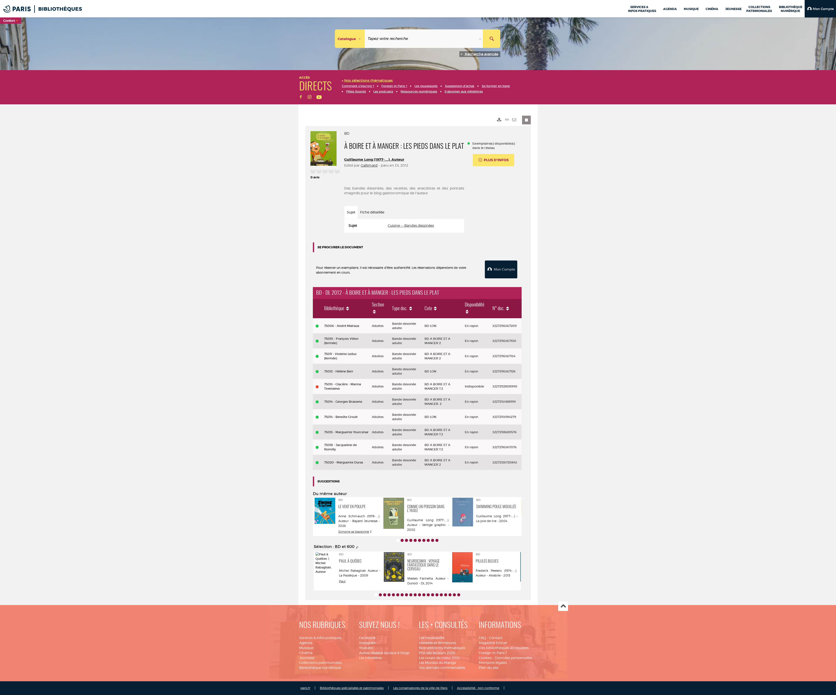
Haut (563, 606)
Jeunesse (306, 658)
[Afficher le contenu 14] (432, 594)
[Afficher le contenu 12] (423, 594)
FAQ (482, 638)
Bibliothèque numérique (320, 668)
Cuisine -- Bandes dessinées (411, 225)
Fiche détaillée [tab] (372, 212)
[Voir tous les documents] (357, 547)
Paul (342, 581)
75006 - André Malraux (341, 326)
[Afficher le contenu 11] (419, 594)
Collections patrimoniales (320, 663)
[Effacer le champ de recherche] (480, 38)
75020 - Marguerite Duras (343, 462)
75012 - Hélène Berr (338, 371)
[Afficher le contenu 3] (406, 540)
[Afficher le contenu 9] (432, 540)
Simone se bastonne (353, 531)
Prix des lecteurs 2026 (437, 653)
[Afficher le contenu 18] (450, 594)
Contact (495, 638)
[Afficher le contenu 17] (445, 594)
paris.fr (305, 688)
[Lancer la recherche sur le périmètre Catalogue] (491, 38)
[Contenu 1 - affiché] (397, 540)
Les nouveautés (431, 638)
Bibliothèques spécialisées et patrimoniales (352, 688)
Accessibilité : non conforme (478, 688)
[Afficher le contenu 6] (419, 540)
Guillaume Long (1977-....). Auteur (374, 159)
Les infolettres (370, 658)
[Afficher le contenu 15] (436, 594)
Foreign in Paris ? (493, 653)
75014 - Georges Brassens (343, 402)
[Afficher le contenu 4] (410, 540)
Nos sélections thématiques (442, 648)
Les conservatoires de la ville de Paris (420, 688)
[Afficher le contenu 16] (441, 594)
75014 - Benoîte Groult (341, 417)
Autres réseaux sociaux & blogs (384, 653)
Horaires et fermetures (437, 643)
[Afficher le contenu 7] (423, 540)
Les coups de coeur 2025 (439, 658)
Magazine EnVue (493, 643)
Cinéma (305, 653)
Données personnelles (513, 658)
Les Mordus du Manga (437, 663)
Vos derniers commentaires (442, 668)
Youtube (366, 648)
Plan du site (488, 668)
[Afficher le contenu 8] (428, 540)
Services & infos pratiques (320, 638)
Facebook (367, 638)
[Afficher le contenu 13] (428, 594)
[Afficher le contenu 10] (436, 540)
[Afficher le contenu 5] (415, 540)
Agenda (305, 643)
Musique (306, 648)
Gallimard (369, 165)
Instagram (367, 643)
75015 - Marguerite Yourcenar (346, 432)
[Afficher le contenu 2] (402, 540)
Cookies (485, 658)
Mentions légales (493, 663)
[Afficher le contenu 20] (458, 594)
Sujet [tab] (351, 212)
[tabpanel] (404, 225)
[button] (820, 8)
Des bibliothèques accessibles (504, 648)
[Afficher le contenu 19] (454, 594)
